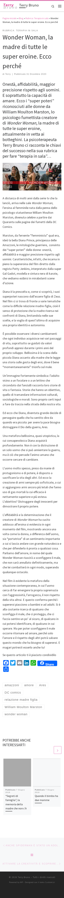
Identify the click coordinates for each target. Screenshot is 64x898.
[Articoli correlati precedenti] (49, 750)
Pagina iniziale (10, 18)
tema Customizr (47, 882)
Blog (21, 18)
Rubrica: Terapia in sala (36, 18)
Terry (8, 74)
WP (21, 882)
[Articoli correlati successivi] (57, 750)
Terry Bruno (24, 877)
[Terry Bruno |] (10, 5)
